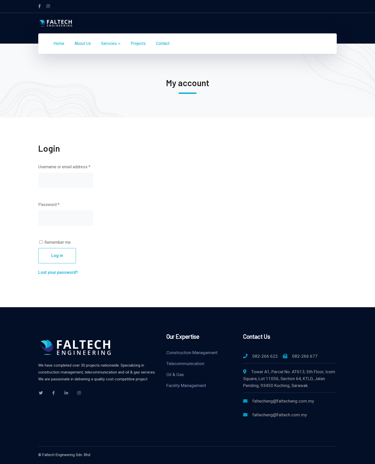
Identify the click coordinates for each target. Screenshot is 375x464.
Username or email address (64, 166)
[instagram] (79, 392)
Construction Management (192, 352)
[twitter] (40, 392)
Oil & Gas (175, 374)
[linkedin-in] (66, 392)
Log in (57, 255)
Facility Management (186, 385)
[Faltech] (56, 22)
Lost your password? (58, 272)
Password (48, 204)
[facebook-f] (53, 392)
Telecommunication (185, 363)
